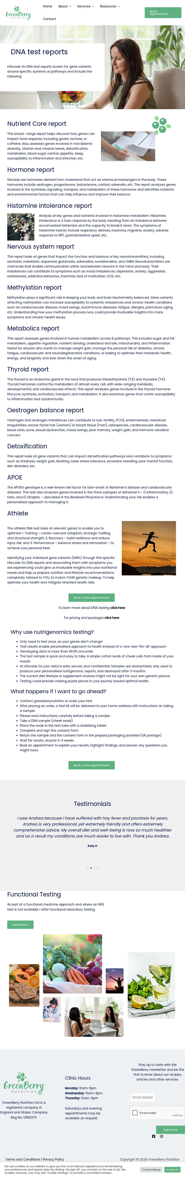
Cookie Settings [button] (151, 1169)
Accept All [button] (172, 1169)
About (63, 6)
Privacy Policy (53, 1159)
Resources (108, 6)
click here (117, 608)
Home (47, 6)
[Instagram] (161, 1136)
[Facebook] (153, 1136)
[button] (163, 12)
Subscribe (171, 1130)
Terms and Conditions (22, 1159)
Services (83, 6)
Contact (49, 19)
